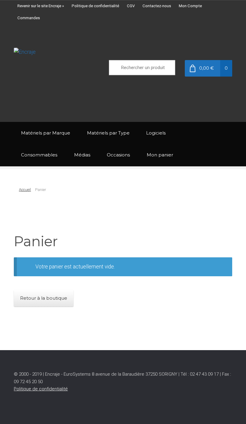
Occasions (118, 155)
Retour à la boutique (43, 298)
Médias (82, 155)
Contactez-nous (156, 6)
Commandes (28, 18)
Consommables (39, 155)
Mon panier (160, 155)
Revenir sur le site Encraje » (40, 6)
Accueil (25, 189)
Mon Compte (190, 6)
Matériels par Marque (45, 133)
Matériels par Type (108, 133)
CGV (131, 6)
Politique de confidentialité (95, 6)
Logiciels (156, 133)
